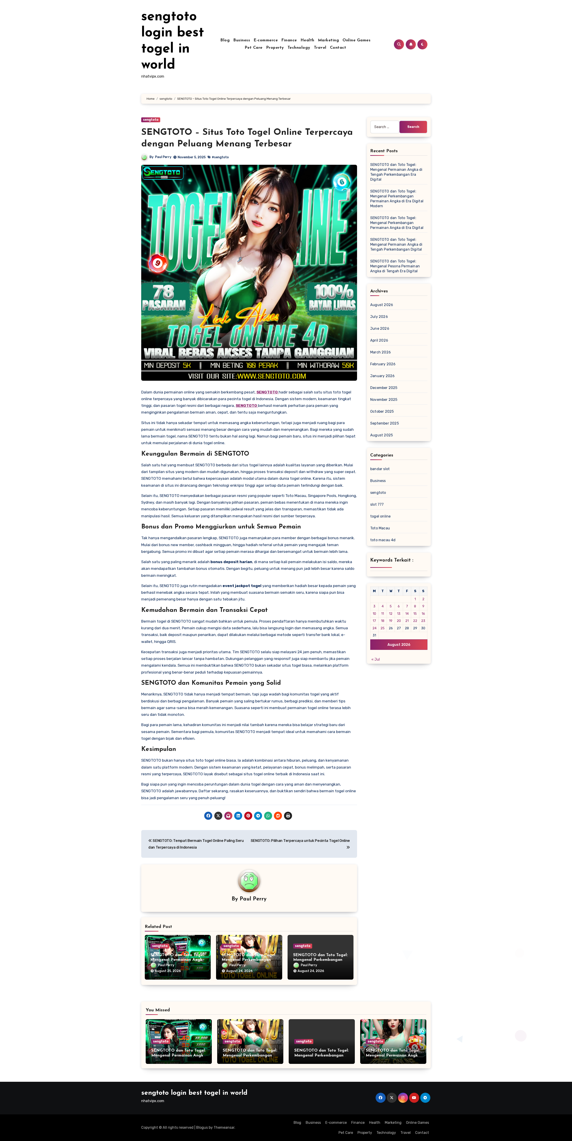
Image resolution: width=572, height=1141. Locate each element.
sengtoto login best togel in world (194, 1093)
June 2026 (379, 328)
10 (374, 614)
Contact (338, 48)
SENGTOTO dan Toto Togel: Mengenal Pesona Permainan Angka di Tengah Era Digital (395, 266)
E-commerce (266, 40)
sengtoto (150, 120)
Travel (320, 48)
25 (383, 628)
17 (374, 621)
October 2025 (382, 411)
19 (390, 621)
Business (241, 40)
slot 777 (377, 504)
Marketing (328, 40)
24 (374, 628)
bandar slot (380, 469)
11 (382, 614)
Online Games (356, 40)
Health (307, 40)
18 (382, 621)
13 (398, 614)
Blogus (202, 1127)
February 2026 (383, 364)
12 (390, 614)
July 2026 (379, 317)
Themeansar (224, 1127)
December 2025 (383, 388)
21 (407, 621)
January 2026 (382, 376)
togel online (380, 516)
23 (423, 621)
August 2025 (381, 435)
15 (415, 614)
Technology (299, 48)
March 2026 (380, 352)
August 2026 (381, 305)
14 (407, 614)
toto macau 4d (383, 540)
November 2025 (383, 399)
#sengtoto (220, 157)
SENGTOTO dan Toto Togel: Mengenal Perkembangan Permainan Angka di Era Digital (396, 223)
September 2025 (384, 423)
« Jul (375, 659)
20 (399, 621)
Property (275, 48)
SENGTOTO (268, 392)
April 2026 (379, 340)
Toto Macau (380, 528)
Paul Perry (163, 157)
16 (423, 614)
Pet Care (254, 48)
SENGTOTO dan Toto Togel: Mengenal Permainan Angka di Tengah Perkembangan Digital (396, 244)
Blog (225, 40)
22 (415, 621)
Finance (289, 40)
